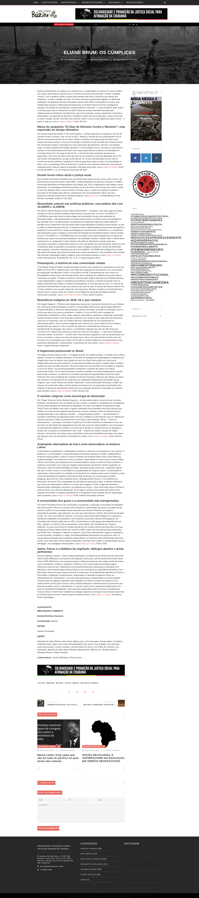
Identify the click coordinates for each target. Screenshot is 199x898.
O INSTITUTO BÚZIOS (49, 2)
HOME (36, 2)
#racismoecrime (139, 273)
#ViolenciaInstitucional (142, 291)
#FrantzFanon (152, 252)
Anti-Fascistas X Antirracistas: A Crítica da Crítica (103, 756)
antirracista (141, 297)
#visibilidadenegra (139, 294)
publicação (95, 196)
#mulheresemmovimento (143, 268)
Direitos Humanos (89, 848)
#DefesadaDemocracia (146, 224)
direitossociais (137, 300)
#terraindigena (140, 285)
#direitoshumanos (143, 231)
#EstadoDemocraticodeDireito (149, 244)
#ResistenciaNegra (150, 282)
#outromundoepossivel (141, 271)
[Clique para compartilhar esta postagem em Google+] (85, 692)
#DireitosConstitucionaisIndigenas (146, 230)
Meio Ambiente (87, 854)
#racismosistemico (145, 277)
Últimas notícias (88, 874)
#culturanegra (138, 222)
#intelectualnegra (139, 258)
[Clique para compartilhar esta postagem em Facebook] (69, 692)
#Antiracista (137, 214)
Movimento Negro (46, 746)
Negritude (50, 683)
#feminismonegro (147, 249)
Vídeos (84, 880)
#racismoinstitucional (150, 274)
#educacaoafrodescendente (156, 237)
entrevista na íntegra (73, 295)
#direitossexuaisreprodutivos (146, 235)
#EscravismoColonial (142, 243)
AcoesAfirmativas (140, 296)
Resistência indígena (89, 683)
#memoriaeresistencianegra (149, 261)
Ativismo (41, 683)
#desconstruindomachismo (142, 226)
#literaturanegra (138, 259)
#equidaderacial (145, 240)
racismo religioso (72, 683)
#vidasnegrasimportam (146, 287)
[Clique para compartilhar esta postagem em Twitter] (77, 692)
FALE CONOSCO (39, 7)
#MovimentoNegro (146, 265)
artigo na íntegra (66, 122)
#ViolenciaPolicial (141, 292)
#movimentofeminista (141, 263)
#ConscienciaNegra (146, 220)
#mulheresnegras (140, 269)
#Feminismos (138, 252)
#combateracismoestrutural (150, 216)
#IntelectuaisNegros (145, 256)
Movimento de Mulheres (92, 864)
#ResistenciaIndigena (144, 279)
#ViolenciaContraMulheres (144, 289)
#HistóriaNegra (140, 254)
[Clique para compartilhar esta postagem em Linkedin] (93, 692)
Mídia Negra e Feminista (44, 24)
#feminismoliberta (144, 246)
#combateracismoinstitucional (147, 218)
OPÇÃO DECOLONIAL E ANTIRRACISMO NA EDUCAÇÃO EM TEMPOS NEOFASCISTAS (58, 758)
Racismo (59, 683)
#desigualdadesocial (141, 228)
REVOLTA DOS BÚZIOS (135, 2)
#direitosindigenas (141, 234)
